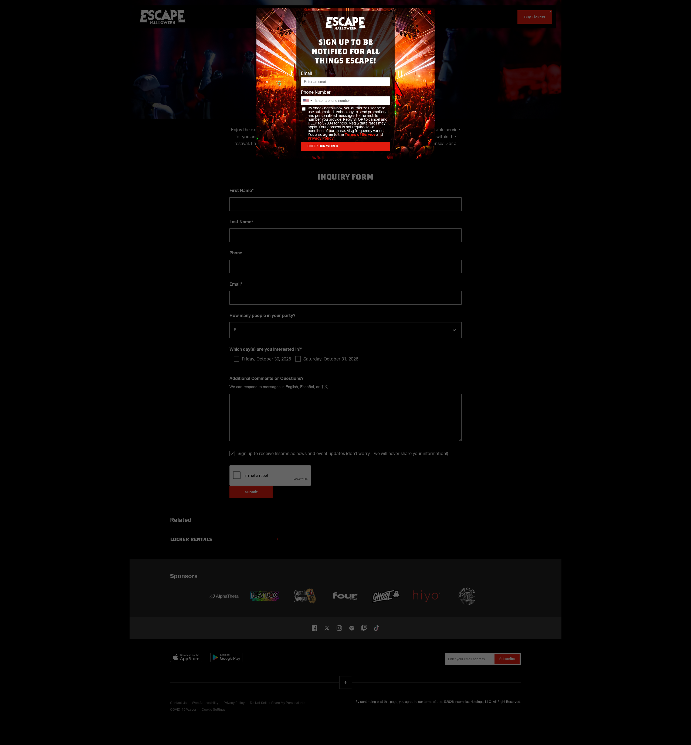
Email (306, 74)
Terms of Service (360, 135)
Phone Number (316, 92)
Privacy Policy (321, 138)
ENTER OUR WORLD (322, 146)
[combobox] (307, 100)
